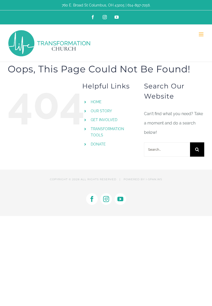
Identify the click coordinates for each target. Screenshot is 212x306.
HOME (96, 102)
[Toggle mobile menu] (201, 34)
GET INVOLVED (104, 120)
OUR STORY (101, 111)
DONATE (98, 144)
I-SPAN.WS (154, 179)
